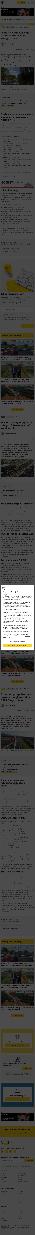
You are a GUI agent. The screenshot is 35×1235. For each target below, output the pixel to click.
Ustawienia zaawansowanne (17, 641)
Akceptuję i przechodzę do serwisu (17, 645)
